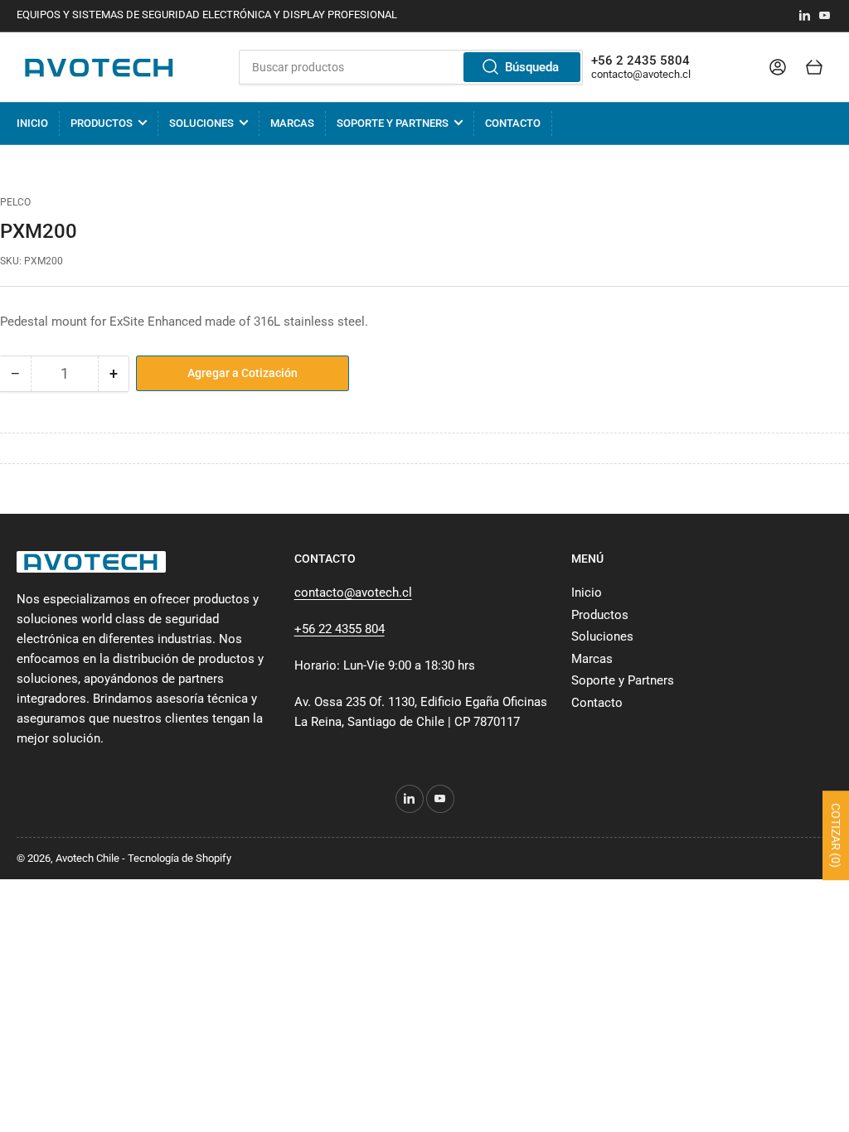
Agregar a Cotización (242, 373)
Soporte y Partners (393, 123)
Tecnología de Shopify (179, 858)
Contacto (513, 123)
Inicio (32, 123)
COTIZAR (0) (835, 835)
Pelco (15, 202)
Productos (101, 123)
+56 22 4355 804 (339, 629)
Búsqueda (532, 67)
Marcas (292, 123)
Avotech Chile (87, 858)
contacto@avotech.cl (641, 74)
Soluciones (201, 123)
